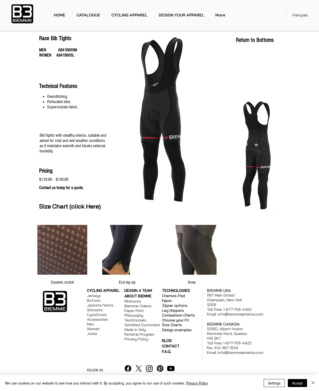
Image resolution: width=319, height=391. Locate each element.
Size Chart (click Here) (70, 206)
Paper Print (134, 310)
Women (93, 328)
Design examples (177, 329)
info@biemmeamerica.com (240, 314)
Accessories (97, 319)
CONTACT (170, 346)
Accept (297, 383)
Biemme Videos (138, 306)
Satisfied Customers (142, 325)
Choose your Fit (175, 320)
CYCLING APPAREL (103, 290)
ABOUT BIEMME (138, 296)
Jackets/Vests (100, 305)
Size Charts (172, 325)
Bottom (94, 300)
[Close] (313, 383)
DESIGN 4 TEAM (138, 290)
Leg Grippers (173, 310)
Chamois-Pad (173, 295)
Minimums (132, 301)
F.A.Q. (166, 351)
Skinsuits (95, 310)
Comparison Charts (178, 315)
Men (90, 324)
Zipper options (174, 305)
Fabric (167, 300)
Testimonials (135, 320)
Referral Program (139, 334)
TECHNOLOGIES (176, 290)
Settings (274, 383)
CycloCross (97, 314)
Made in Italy (135, 329)
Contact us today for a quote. (61, 187)
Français (300, 14)
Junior (92, 333)
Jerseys (94, 295)
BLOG (167, 340)
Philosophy (133, 315)
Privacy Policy (197, 383)
